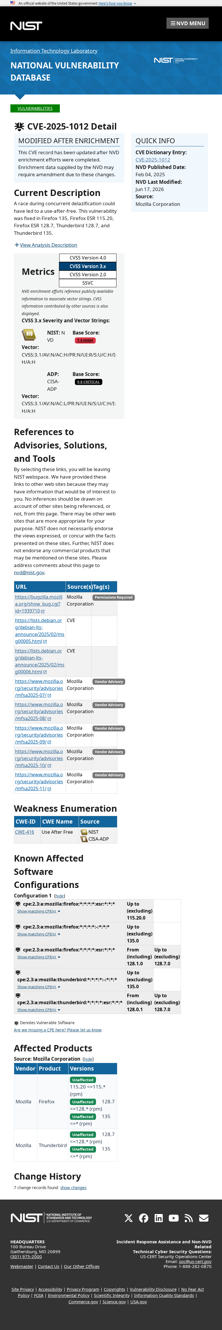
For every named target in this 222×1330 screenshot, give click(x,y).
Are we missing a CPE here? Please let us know (57, 1030)
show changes (73, 1187)
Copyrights (114, 1289)
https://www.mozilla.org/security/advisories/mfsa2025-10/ (39, 758)
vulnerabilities (35, 108)
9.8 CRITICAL (88, 381)
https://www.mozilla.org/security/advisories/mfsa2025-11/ (39, 781)
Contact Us (48, 1266)
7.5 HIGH (85, 340)
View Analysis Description (48, 244)
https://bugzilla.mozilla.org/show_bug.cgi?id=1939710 (38, 604)
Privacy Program (83, 1289)
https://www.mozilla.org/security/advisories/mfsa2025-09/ (39, 735)
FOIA (38, 1295)
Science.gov (114, 1301)
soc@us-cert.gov (195, 1261)
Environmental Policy (68, 1295)
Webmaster (21, 1266)
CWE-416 (24, 832)
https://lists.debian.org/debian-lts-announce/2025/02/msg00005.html (39, 630)
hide (60, 896)
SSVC (87, 283)
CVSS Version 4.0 (88, 258)
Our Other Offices (81, 1266)
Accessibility (50, 1289)
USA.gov (138, 1301)
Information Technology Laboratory (53, 50)
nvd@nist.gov (29, 572)
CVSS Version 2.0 (88, 274)
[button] (187, 23)
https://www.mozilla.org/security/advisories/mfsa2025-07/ (39, 688)
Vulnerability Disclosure (153, 1289)
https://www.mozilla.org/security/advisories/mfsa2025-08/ (39, 711)
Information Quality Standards (164, 1295)
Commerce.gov (83, 1301)
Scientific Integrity (112, 1295)
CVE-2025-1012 (153, 159)
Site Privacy (23, 1289)
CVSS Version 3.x (88, 266)
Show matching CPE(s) (37, 911)
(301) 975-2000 (26, 1256)
